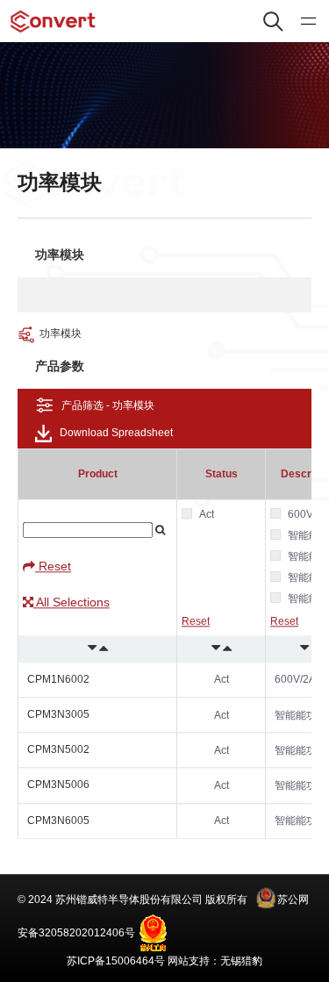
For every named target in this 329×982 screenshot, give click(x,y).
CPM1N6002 (58, 679)
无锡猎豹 (241, 961)
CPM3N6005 (58, 820)
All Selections (71, 603)
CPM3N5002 (58, 749)
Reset (53, 566)
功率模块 (60, 333)
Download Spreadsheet (116, 432)
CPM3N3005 (58, 714)
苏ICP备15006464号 (116, 961)
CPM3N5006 (58, 785)
